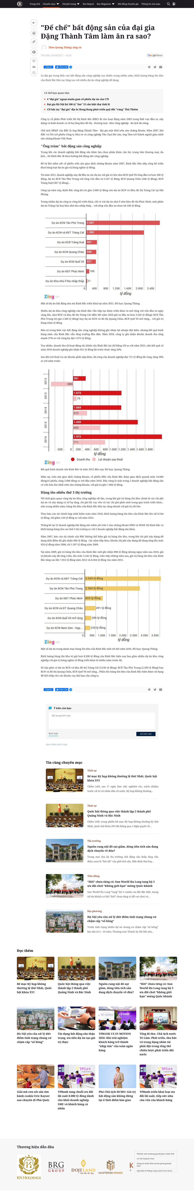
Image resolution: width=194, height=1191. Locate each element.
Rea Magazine (104, 4)
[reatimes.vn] (20, 4)
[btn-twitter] (155, 67)
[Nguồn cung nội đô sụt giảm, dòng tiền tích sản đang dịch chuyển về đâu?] (64, 850)
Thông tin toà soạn (150, 4)
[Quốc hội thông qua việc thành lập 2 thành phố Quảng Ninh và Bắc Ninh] (64, 815)
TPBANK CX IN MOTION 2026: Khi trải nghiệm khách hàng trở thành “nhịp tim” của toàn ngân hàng (116, 1042)
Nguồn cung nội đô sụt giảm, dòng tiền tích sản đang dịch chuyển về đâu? (122, 849)
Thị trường (94, 840)
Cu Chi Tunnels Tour (145, 1158)
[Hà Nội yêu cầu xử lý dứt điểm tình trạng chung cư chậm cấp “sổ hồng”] (64, 921)
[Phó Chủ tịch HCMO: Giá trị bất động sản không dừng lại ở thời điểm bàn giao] (117, 1076)
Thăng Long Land (154, 1171)
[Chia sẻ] (34, 33)
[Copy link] (34, 41)
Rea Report (88, 4)
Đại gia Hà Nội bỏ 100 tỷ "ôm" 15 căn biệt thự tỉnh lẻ (78, 104)
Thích (63, 67)
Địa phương (94, 911)
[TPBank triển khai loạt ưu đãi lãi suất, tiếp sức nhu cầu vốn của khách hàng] (158, 1076)
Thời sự (92, 770)
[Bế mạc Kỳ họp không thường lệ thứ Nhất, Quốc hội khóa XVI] (64, 780)
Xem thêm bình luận (56, 744)
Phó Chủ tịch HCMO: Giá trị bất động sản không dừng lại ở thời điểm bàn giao (117, 1096)
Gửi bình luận (146, 734)
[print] (34, 52)
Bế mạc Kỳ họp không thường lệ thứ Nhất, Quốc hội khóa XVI (122, 778)
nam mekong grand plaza (154, 1154)
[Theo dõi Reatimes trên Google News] (154, 55)
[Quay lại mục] (34, 22)
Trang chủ (35, 4)
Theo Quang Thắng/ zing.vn (64, 47)
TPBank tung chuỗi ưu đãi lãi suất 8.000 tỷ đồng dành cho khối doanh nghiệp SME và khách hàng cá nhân (76, 1100)
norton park (159, 1163)
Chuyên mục (49, 4)
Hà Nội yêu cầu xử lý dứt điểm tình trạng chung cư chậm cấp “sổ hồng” (121, 919)
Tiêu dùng (93, 876)
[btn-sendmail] (160, 67)
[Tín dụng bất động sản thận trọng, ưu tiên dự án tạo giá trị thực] (76, 1018)
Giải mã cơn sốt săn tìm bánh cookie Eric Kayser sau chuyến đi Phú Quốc (33, 1096)
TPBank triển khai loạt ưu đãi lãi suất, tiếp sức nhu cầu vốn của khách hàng (157, 1096)
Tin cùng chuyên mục (64, 762)
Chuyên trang (69, 4)
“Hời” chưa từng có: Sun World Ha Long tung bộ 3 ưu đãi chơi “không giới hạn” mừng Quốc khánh (121, 884)
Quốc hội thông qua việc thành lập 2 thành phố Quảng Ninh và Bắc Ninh (119, 813)
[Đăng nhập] (174, 5)
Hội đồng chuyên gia (128, 4)
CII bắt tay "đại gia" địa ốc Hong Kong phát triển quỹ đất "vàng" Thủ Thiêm (92, 109)
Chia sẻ (48, 67)
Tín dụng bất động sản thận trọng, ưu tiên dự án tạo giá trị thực (76, 1038)
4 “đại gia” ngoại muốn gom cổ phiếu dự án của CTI (78, 99)
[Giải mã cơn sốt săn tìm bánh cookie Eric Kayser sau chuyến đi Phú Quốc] (35, 1076)
